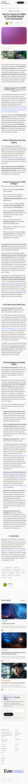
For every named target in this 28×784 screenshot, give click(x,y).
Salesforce (12, 290)
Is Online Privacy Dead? (8, 623)
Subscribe (8, 714)
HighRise (18, 572)
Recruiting (3, 750)
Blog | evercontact (5, 730)
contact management (17, 570)
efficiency (4, 572)
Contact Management (6, 680)
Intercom (22, 287)
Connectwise (22, 474)
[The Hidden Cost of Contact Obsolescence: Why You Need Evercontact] (14, 640)
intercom (4, 575)
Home (2, 8)
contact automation (6, 570)
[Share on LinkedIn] (8, 48)
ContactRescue (18, 733)
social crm (4, 577)
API (15, 737)
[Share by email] (11, 48)
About (16, 746)
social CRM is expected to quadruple (14, 550)
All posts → (11, 587)
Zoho (7, 283)
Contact (16, 750)
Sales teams (4, 748)
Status (2, 763)
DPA (2, 762)
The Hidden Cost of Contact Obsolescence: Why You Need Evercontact (13, 653)
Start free (20, 2)
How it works (18, 739)
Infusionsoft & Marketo (21, 290)
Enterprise (3, 746)
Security (3, 758)
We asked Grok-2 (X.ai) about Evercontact (13, 683)
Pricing (16, 735)
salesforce (18, 575)
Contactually (17, 283)
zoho (10, 577)
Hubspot (7, 290)
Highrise (3, 283)
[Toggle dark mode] (15, 2)
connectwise (16, 567)
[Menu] (25, 2)
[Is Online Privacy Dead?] (14, 611)
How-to (23, 572)
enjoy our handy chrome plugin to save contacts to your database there (13, 328)
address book (8, 567)
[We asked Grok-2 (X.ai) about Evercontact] (14, 671)
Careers (16, 748)
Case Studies (4, 621)
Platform (16, 731)
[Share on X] (5, 48)
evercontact (11, 572)
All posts (23, 600)
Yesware (11, 283)
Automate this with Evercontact (19, 455)
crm (23, 570)
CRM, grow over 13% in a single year (17, 541)
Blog (5, 8)
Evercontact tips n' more (13, 8)
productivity (10, 575)
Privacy (2, 760)
